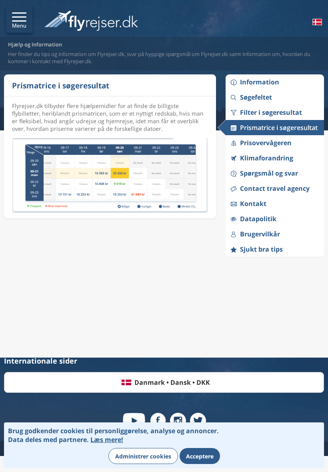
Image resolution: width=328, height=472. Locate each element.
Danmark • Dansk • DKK (172, 382)
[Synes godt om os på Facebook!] (158, 421)
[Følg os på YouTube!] (134, 421)
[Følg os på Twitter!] (198, 421)
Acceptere (200, 456)
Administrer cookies (143, 456)
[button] (19, 19)
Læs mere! (106, 439)
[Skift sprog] (316, 22)
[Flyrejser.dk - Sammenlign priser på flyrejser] (91, 21)
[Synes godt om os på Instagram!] (178, 421)
